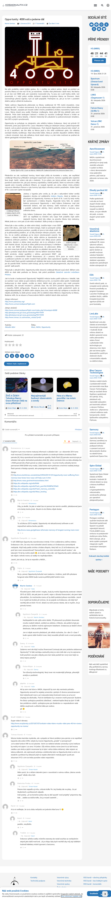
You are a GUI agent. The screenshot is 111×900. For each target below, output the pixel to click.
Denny (36, 669)
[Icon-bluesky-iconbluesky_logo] (104, 29)
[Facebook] (96, 24)
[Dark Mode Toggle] (105, 894)
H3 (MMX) (95, 48)
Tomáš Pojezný (95, 152)
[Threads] (94, 29)
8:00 (99, 236)
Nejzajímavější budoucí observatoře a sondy (16, 398)
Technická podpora (37, 881)
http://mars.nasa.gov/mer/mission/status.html (30, 481)
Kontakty (33, 878)
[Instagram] (101, 24)
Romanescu (32, 503)
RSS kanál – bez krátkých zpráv (95, 881)
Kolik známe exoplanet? (63, 396)
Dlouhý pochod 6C (99, 190)
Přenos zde (99, 61)
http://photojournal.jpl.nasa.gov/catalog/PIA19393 (24, 313)
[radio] (6, 345)
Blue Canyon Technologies (96, 371)
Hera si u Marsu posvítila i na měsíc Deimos (40, 398)
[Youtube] (91, 24)
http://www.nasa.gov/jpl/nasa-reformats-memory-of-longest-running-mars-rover (48, 530)
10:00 (100, 195)
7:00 (99, 280)
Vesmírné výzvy (63, 878)
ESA (92, 275)
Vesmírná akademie (94, 230)
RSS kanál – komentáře (92, 884)
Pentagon (94, 509)
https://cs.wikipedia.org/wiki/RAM (26, 483)
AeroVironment (97, 149)
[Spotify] (99, 29)
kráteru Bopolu (57, 196)
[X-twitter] (106, 24)
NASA (38, 327)
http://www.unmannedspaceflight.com (20, 304)
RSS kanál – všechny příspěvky (95, 878)
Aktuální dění (10, 327)
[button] (95, 5)
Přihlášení (78, 429)
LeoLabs (94, 313)
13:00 (100, 154)
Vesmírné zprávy (63, 884)
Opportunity (46, 327)
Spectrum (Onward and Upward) (97, 82)
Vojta (33, 589)
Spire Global (95, 465)
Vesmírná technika (64, 881)
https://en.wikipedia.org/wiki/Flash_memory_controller (34, 489)
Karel (30, 821)
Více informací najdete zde (71, 896)
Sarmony (94, 429)
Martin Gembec (10, 23)
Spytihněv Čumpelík (35, 571)
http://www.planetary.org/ (15, 302)
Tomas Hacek (33, 769)
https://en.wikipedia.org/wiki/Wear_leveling (30, 492)
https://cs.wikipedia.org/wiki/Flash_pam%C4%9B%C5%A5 (35, 486)
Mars (33, 327)
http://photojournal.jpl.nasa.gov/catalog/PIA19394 (24, 315)
